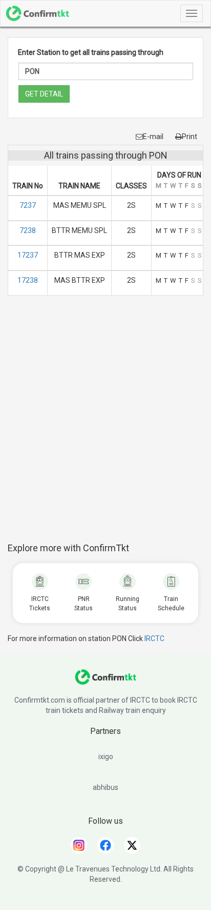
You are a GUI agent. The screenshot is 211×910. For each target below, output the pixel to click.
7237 (27, 205)
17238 (27, 280)
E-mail (153, 136)
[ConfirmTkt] (105, 682)
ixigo (105, 756)
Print (189, 136)
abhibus (105, 787)
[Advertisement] (105, 424)
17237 (27, 255)
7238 (27, 230)
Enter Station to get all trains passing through (90, 52)
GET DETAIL (44, 94)
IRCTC (154, 638)
